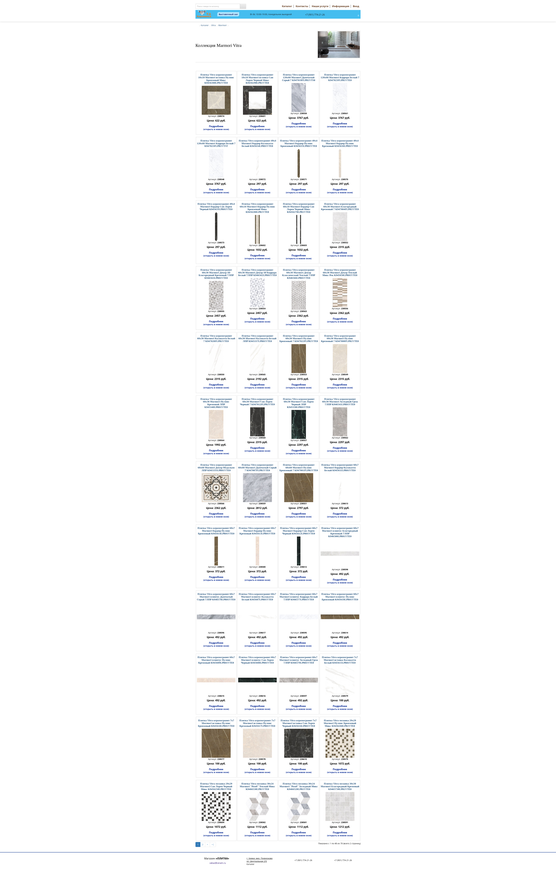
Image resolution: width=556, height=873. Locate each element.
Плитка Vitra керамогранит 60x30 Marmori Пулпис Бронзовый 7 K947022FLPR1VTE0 (298, 338)
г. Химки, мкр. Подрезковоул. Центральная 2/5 (259, 860)
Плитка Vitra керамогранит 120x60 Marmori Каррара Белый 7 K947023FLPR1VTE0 (340, 77)
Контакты (302, 6)
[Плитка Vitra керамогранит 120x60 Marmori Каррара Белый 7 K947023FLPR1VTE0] (340, 97)
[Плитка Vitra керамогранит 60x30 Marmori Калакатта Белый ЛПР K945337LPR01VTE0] (257, 358)
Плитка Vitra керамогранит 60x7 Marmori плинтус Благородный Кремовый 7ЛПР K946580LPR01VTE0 (340, 532)
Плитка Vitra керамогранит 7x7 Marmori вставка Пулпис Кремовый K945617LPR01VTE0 (257, 723)
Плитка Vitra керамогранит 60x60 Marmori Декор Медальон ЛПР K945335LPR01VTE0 (216, 467)
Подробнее (216, 128)
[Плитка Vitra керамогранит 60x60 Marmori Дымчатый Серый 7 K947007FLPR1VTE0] (257, 487)
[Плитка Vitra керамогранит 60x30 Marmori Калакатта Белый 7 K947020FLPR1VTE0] (216, 358)
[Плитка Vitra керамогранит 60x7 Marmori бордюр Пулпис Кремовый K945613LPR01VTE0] (257, 551)
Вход (356, 6)
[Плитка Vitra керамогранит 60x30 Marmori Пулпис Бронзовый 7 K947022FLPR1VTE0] (298, 358)
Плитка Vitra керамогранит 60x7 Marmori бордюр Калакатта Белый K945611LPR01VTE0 (340, 467)
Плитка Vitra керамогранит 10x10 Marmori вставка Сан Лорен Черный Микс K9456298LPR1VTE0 (257, 78)
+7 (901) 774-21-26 (315, 14)
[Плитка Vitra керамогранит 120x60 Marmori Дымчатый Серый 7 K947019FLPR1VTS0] (298, 97)
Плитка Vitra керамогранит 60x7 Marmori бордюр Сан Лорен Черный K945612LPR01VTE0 (298, 531)
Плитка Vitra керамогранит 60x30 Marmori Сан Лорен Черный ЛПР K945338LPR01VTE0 (298, 403)
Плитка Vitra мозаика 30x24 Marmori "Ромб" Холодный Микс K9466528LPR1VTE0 (299, 786)
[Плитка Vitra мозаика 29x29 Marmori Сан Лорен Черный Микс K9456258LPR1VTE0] (216, 806)
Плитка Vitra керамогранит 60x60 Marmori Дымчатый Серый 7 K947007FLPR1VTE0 (257, 467)
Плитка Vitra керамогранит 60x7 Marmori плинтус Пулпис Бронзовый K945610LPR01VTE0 (340, 597)
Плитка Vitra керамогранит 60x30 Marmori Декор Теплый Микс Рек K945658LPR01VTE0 (339, 272)
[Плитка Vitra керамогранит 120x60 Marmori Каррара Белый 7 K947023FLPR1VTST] (216, 163)
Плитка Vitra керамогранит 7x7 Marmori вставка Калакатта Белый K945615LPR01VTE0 (340, 660)
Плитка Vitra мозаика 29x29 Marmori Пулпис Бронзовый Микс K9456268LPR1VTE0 (340, 723)
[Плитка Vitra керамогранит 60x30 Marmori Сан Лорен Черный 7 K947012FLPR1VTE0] (257, 421)
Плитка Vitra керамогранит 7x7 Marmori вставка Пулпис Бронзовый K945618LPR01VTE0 (216, 723)
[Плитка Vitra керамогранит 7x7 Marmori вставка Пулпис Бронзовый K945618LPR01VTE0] (216, 743)
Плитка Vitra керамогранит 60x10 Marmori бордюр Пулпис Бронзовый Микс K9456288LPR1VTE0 (257, 208)
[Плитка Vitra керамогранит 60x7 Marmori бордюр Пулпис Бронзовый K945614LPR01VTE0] (216, 551)
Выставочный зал (228, 14)
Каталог (287, 6)
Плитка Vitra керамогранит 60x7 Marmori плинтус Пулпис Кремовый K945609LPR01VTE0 (216, 660)
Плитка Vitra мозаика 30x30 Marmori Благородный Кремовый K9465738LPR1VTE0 (340, 786)
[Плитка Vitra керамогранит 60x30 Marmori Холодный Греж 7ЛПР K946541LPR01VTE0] (340, 421)
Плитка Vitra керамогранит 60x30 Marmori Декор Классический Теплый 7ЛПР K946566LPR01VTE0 (298, 273)
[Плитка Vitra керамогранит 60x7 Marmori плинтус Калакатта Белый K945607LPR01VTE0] (257, 616)
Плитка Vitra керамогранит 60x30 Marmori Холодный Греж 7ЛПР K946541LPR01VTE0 (340, 402)
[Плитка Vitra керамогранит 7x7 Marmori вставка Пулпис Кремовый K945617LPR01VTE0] (257, 743)
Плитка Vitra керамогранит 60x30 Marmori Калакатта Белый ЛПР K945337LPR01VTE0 (257, 338)
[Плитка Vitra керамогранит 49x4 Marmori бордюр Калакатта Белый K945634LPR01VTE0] (257, 163)
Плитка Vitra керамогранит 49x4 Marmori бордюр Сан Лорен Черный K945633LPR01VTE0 (216, 207)
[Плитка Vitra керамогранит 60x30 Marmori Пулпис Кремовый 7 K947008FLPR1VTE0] (340, 358)
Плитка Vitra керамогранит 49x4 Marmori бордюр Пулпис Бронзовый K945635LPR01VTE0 (298, 143)
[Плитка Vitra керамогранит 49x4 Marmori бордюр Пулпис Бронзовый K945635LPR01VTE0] (298, 163)
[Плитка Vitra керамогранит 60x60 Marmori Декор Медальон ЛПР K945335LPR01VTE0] (216, 487)
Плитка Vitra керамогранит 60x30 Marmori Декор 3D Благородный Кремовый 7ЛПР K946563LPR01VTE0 (216, 273)
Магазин (216, 858)
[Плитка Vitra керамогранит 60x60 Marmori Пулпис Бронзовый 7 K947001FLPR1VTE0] (298, 487)
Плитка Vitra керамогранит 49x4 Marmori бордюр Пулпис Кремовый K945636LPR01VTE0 (340, 143)
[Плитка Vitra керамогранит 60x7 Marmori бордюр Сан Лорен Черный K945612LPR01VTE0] (298, 551)
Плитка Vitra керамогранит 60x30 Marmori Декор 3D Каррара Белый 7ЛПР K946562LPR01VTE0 (257, 272)
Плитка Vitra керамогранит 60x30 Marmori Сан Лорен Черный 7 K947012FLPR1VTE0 (257, 402)
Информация (340, 6)
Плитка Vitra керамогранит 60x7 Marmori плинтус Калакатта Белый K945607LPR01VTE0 (257, 597)
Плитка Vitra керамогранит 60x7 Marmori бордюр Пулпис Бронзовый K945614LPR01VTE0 (216, 531)
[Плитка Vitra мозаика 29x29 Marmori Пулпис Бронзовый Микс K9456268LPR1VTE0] (340, 743)
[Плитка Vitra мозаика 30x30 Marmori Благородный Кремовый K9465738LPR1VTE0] (340, 806)
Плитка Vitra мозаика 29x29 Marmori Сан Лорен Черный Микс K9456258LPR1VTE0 (216, 786)
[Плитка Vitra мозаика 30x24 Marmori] (257, 806)
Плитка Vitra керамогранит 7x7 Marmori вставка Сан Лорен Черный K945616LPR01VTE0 (299, 723)
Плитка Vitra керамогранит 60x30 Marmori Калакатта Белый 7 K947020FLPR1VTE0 (216, 338)
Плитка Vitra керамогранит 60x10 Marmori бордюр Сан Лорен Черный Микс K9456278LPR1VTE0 (298, 208)
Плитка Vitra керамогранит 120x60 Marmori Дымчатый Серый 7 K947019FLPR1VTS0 (298, 77)
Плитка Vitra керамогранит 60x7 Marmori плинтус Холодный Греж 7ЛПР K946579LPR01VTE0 (298, 660)
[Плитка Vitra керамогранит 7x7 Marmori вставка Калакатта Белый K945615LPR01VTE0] (340, 680)
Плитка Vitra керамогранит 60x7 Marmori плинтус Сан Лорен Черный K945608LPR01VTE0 (257, 660)
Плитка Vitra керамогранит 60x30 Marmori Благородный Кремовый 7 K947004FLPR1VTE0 (340, 207)
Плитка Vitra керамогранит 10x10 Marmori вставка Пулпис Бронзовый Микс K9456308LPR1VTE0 (216, 78)
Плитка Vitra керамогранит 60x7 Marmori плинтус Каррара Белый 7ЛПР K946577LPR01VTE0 (299, 597)
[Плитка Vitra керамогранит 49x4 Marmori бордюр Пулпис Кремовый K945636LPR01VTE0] (340, 163)
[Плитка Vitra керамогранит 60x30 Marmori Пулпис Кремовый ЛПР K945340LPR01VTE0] (216, 424)
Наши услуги (320, 6)
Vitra (213, 25)
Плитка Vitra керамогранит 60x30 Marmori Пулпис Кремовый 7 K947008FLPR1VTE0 (340, 338)
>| (213, 844)
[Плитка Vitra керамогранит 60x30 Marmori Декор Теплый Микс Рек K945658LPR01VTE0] (340, 292)
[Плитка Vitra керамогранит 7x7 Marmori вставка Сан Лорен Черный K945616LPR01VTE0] (298, 743)
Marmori (222, 25)
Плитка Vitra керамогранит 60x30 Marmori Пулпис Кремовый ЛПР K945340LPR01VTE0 (216, 403)
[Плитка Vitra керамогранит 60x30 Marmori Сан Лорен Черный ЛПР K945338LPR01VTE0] (298, 424)
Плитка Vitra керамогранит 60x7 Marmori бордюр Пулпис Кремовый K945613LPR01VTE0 (257, 531)
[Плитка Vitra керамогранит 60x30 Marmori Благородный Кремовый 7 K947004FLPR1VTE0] (340, 226)
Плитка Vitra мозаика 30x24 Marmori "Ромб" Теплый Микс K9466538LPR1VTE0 (257, 786)
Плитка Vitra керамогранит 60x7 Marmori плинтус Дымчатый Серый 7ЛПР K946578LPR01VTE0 (216, 597)
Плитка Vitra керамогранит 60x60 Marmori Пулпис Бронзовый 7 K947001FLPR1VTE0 (298, 467)
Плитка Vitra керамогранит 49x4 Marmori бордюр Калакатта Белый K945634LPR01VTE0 (257, 143)
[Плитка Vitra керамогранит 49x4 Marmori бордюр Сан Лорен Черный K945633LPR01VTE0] (216, 226)
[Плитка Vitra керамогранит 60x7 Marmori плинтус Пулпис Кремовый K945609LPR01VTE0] (216, 680)
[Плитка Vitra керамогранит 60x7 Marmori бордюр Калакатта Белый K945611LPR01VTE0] (340, 487)
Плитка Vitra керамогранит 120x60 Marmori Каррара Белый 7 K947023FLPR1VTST (216, 143)
